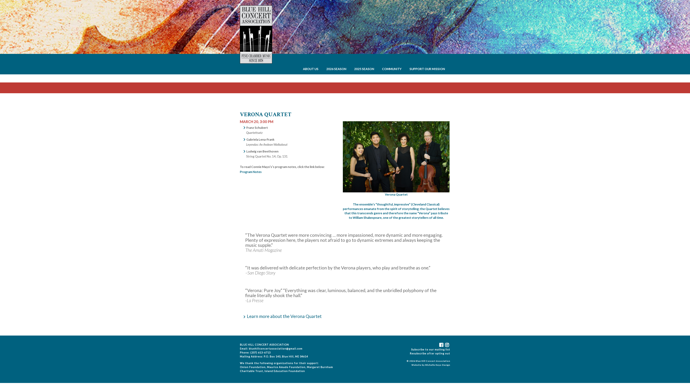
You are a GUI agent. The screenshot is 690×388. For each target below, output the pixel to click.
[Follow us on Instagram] (447, 345)
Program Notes (251, 172)
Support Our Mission (427, 69)
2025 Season (364, 69)
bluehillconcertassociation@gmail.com (275, 348)
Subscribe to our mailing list (430, 349)
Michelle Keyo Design (437, 365)
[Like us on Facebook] (441, 345)
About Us (310, 69)
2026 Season (336, 69)
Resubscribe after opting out (430, 353)
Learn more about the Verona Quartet (284, 316)
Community (392, 69)
